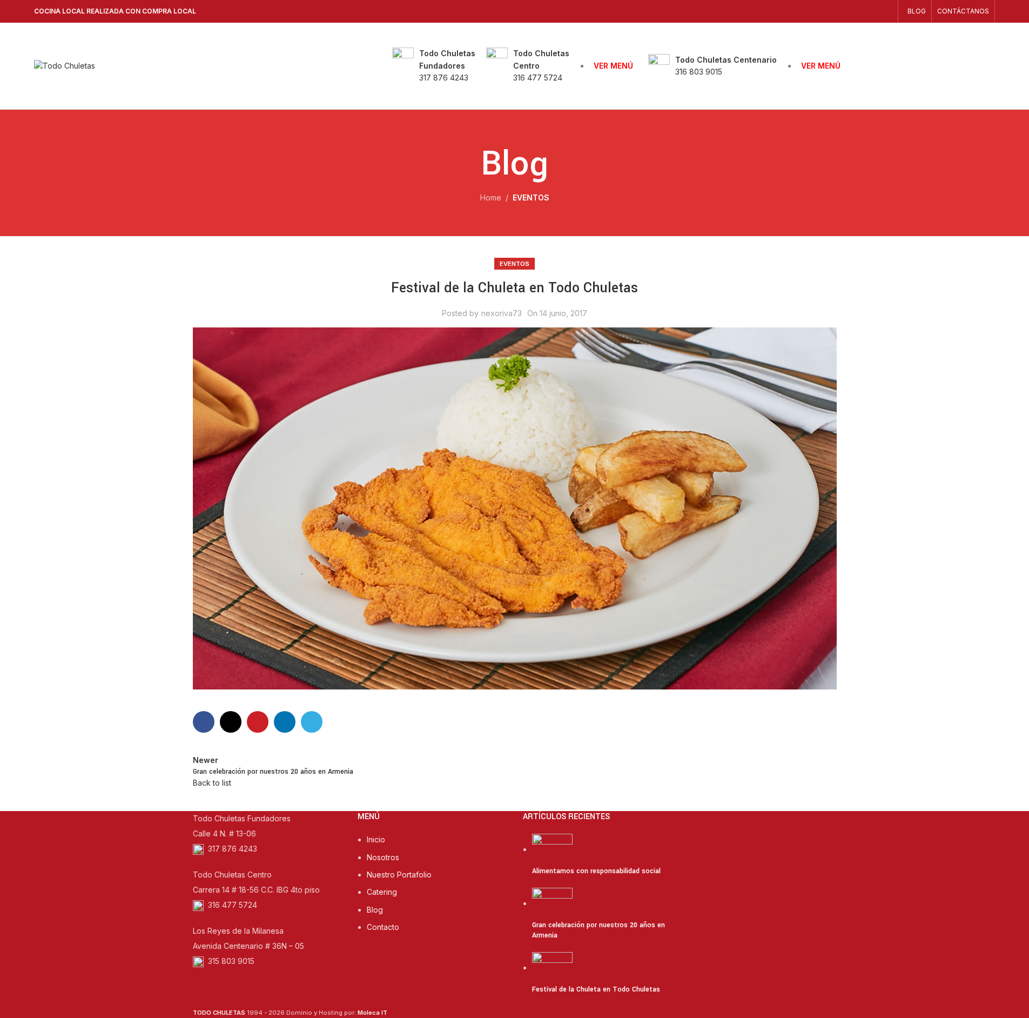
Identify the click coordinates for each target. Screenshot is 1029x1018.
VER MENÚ (613, 65)
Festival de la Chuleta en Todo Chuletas (596, 989)
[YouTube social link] (872, 11)
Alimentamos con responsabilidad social (596, 871)
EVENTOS (531, 197)
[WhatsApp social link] (885, 11)
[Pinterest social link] (257, 722)
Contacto (383, 927)
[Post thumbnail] (552, 849)
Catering (382, 891)
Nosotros (383, 857)
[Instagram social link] (858, 11)
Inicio (376, 839)
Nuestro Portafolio (399, 874)
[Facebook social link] (844, 11)
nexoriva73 (501, 313)
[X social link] (230, 722)
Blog (375, 909)
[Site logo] (64, 65)
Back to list (212, 782)
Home (490, 197)
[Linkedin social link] (284, 722)
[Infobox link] (433, 66)
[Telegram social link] (311, 722)
